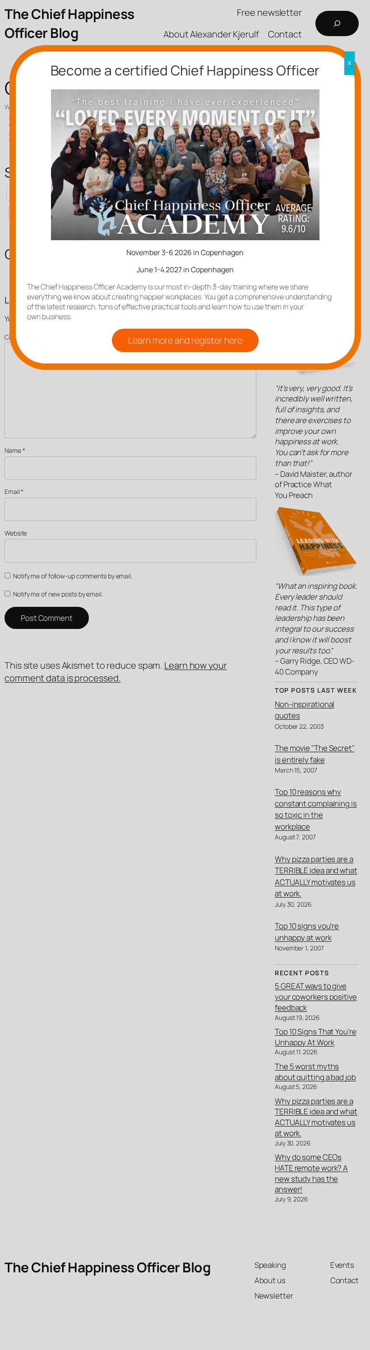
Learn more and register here (185, 340)
